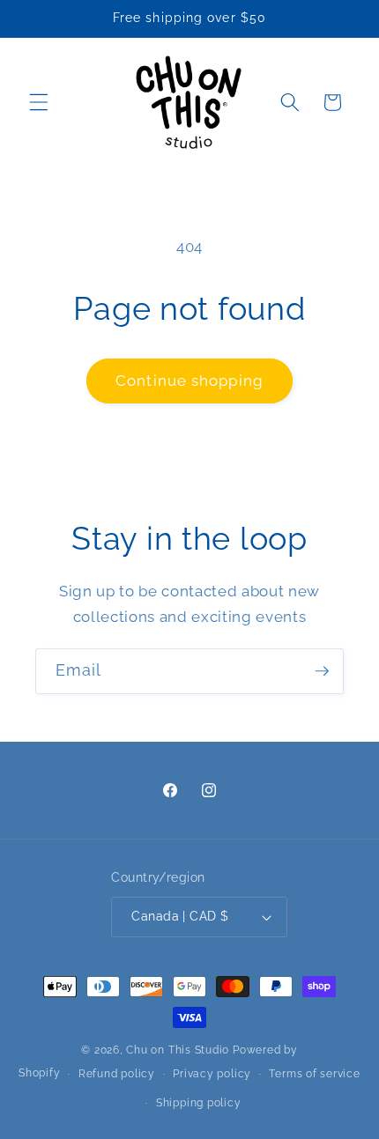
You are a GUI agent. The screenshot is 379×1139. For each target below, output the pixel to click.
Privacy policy (212, 1074)
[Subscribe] (322, 671)
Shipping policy (199, 1103)
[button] (39, 102)
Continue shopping (189, 380)
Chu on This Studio (177, 1050)
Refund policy (116, 1074)
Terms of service (314, 1074)
